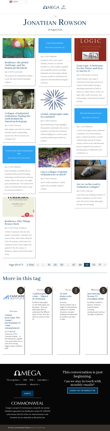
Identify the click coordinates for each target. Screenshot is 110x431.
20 (55, 264)
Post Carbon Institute (54, 43)
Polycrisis (17, 125)
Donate (27, 393)
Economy (94, 75)
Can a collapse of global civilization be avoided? (54, 173)
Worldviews (96, 290)
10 (49, 264)
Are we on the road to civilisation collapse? (88, 186)
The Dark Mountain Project (91, 113)
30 (61, 264)
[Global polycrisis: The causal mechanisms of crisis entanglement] (14, 297)
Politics (69, 290)
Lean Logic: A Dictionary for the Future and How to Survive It (90, 68)
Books (16, 228)
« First (30, 264)
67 (74, 264)
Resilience (23, 228)
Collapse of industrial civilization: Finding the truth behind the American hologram (17, 117)
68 (80, 264)
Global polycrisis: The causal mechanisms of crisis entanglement (12, 322)
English (15, 1)
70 (93, 264)
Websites (17, 167)
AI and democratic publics (66, 296)
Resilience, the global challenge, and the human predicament (16, 65)
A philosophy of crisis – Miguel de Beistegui (40, 296)
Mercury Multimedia (38, 428)
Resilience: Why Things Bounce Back (17, 223)
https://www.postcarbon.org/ (55, 47)
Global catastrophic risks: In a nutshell (55, 115)
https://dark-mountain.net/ (90, 118)
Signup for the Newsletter (82, 390)
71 (100, 264)
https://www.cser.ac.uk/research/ (19, 158)
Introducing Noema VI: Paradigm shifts (95, 296)
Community (18, 72)
